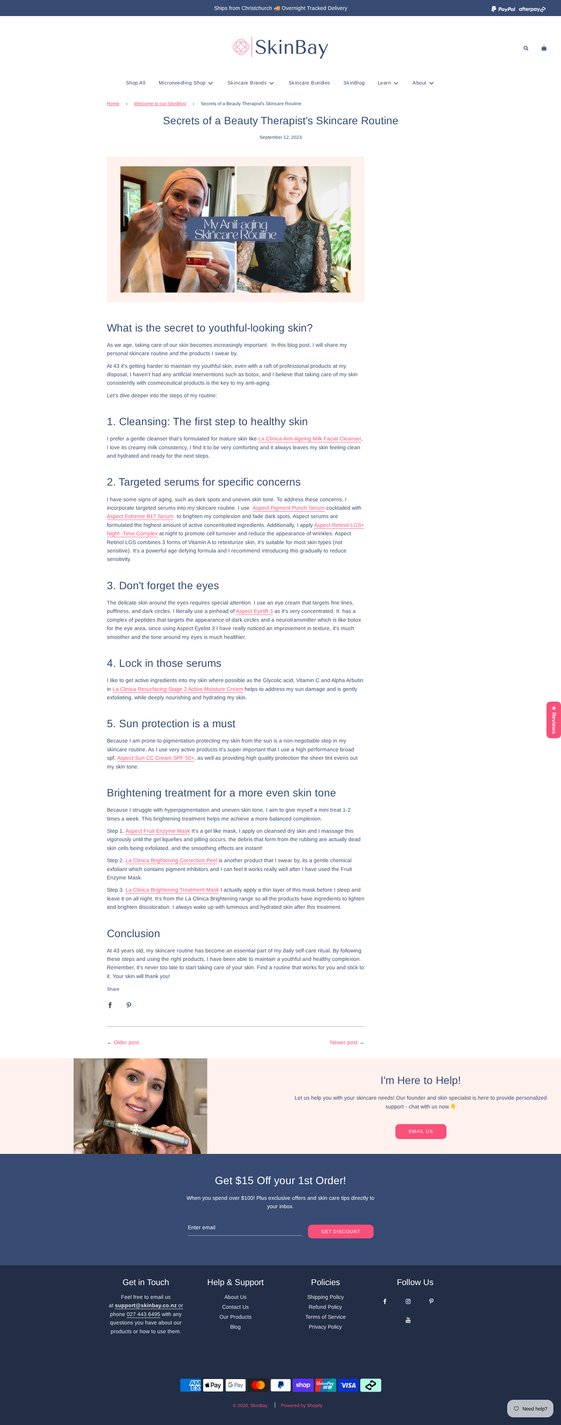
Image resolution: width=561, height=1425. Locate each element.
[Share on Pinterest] (129, 1005)
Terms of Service (325, 1317)
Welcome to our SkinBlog (160, 103)
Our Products (235, 1317)
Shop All (136, 83)
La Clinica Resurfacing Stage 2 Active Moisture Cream (178, 689)
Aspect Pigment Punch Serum (289, 508)
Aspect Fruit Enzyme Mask (158, 831)
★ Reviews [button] (554, 719)
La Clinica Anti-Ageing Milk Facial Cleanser (309, 438)
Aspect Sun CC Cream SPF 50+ (155, 758)
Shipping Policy (325, 1297)
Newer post (344, 1042)
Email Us (421, 1131)
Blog (235, 1327)
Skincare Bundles (309, 83)
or (149, 1305)
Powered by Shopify (301, 1405)
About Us (235, 1297)
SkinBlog (354, 83)
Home (113, 103)
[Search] (526, 48)
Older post (126, 1042)
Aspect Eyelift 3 (254, 611)
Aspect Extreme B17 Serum (140, 516)
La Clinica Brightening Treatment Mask (172, 890)
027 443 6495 (143, 1314)
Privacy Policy (325, 1327)
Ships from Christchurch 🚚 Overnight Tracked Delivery (280, 8)
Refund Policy (325, 1307)
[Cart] (545, 48)
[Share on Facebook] (110, 1005)
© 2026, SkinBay (250, 1405)
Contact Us (235, 1307)
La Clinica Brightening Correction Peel (171, 860)
